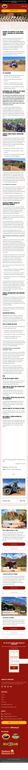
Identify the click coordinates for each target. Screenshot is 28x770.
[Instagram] (8, 686)
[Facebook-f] (2, 686)
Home (3, 694)
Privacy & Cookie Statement (14, 759)
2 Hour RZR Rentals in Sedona (10, 574)
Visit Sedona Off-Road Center (8, 707)
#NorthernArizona (16, 469)
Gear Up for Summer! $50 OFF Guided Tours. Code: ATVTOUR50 (14, 2)
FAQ (2, 699)
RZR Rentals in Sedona (8, 617)
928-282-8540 (6, 44)
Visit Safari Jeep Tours (6, 704)
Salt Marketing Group (21, 761)
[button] (26, 6)
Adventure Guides (12, 467)
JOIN (14, 667)
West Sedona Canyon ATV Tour (10, 530)
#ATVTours (8, 469)
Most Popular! (21, 511)
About (3, 697)
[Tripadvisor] (11, 686)
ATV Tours (3, 702)
